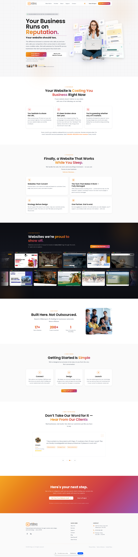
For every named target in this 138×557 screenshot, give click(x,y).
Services (73, 528)
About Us (73, 525)
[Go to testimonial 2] (68, 460)
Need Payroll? (74, 537)
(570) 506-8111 (98, 530)
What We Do (48, 3)
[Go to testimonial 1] (66, 460)
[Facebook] (27, 534)
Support (68, 3)
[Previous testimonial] (63, 460)
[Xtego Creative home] (33, 3)
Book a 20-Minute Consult (57, 54)
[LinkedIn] (31, 534)
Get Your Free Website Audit (60, 498)
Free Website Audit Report (35, 54)
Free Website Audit (104, 3)
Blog (72, 535)
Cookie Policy (109, 547)
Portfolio (56, 3)
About (61, 3)
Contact (74, 3)
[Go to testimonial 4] (71, 460)
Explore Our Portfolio (99, 246)
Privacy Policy (92, 547)
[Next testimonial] (74, 460)
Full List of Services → (69, 172)
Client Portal (74, 539)
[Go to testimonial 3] (69, 460)
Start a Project (92, 3)
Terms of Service (101, 547)
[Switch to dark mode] (85, 3)
